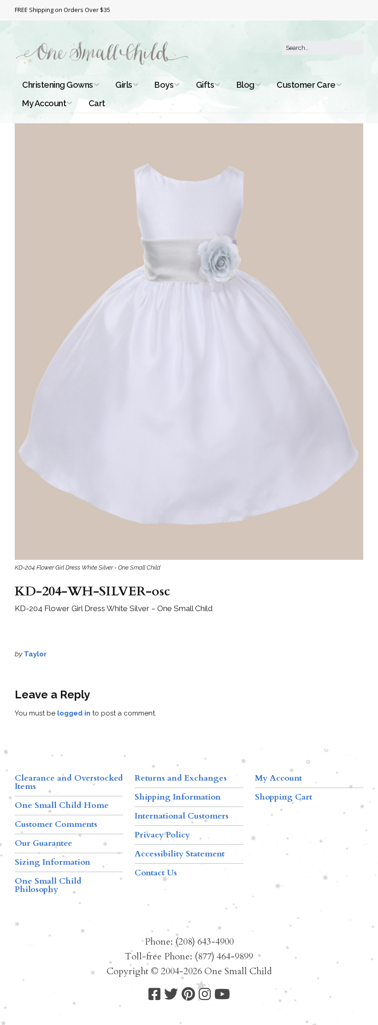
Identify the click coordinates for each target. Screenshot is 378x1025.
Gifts (205, 85)
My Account (44, 103)
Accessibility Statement (179, 854)
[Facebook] (154, 994)
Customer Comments (56, 824)
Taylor (35, 654)
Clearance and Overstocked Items (69, 782)
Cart (97, 103)
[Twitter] (171, 994)
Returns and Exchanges (181, 778)
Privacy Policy (162, 835)
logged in (73, 713)
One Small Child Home (62, 805)
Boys (163, 85)
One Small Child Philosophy (48, 885)
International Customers (182, 816)
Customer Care (306, 85)
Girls (123, 85)
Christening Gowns (57, 85)
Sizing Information (52, 862)
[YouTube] (222, 994)
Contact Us (156, 873)
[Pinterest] (188, 994)
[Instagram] (205, 994)
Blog (245, 85)
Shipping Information (178, 797)
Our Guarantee (43, 843)
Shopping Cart (283, 797)
